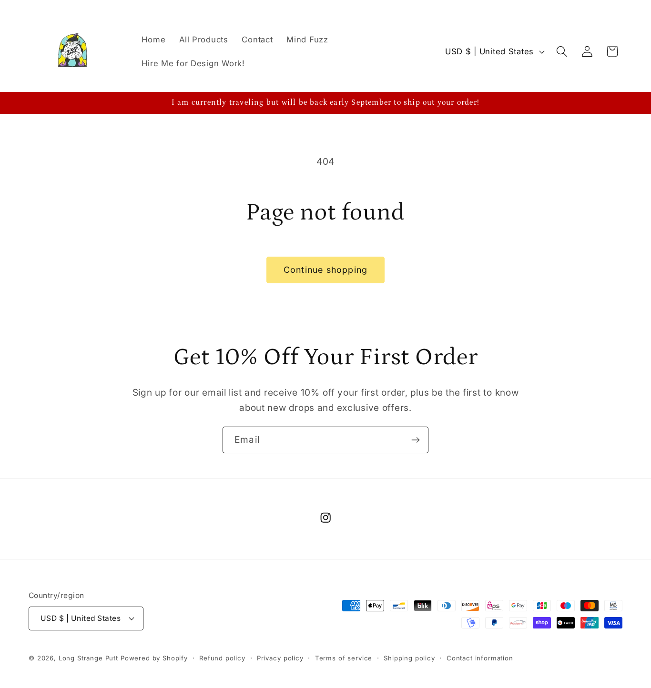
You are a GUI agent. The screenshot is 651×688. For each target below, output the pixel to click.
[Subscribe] (415, 440)
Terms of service (343, 657)
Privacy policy (280, 657)
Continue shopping (325, 270)
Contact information (480, 657)
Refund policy (222, 657)
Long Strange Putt (88, 657)
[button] (561, 51)
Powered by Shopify (154, 657)
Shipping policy (409, 657)
